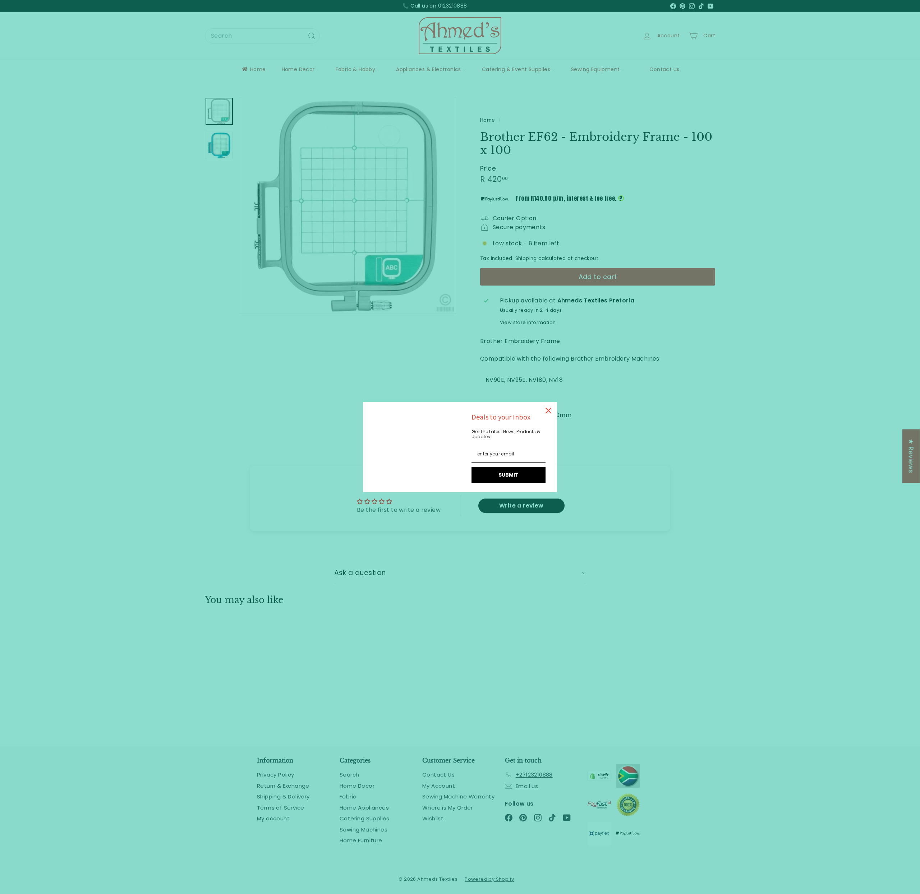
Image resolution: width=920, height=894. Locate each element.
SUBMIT (508, 474)
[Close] (548, 410)
